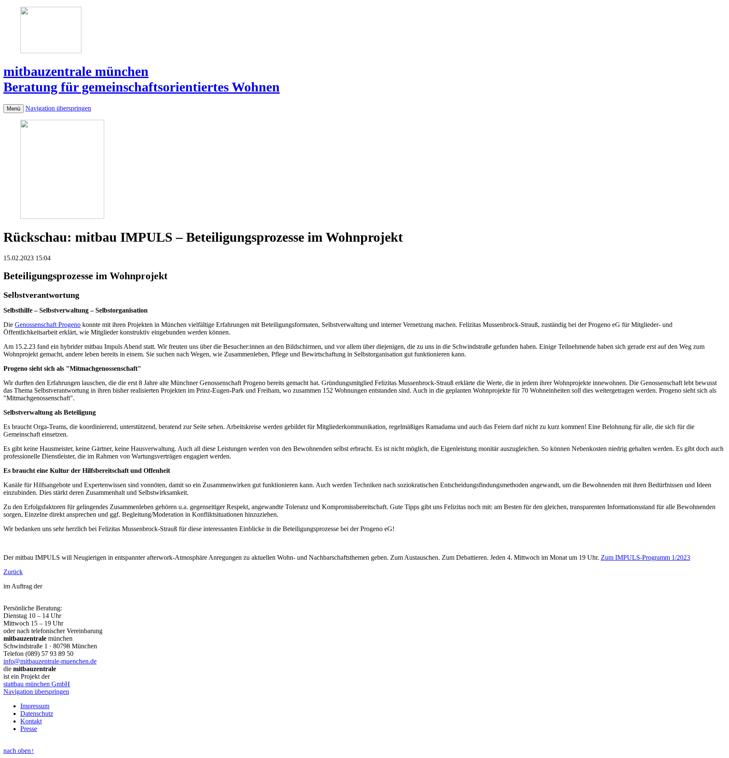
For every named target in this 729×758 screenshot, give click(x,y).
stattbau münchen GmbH (36, 684)
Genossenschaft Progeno (48, 324)
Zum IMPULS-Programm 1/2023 (645, 557)
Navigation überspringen (58, 108)
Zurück (13, 571)
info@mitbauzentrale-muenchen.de (50, 661)
